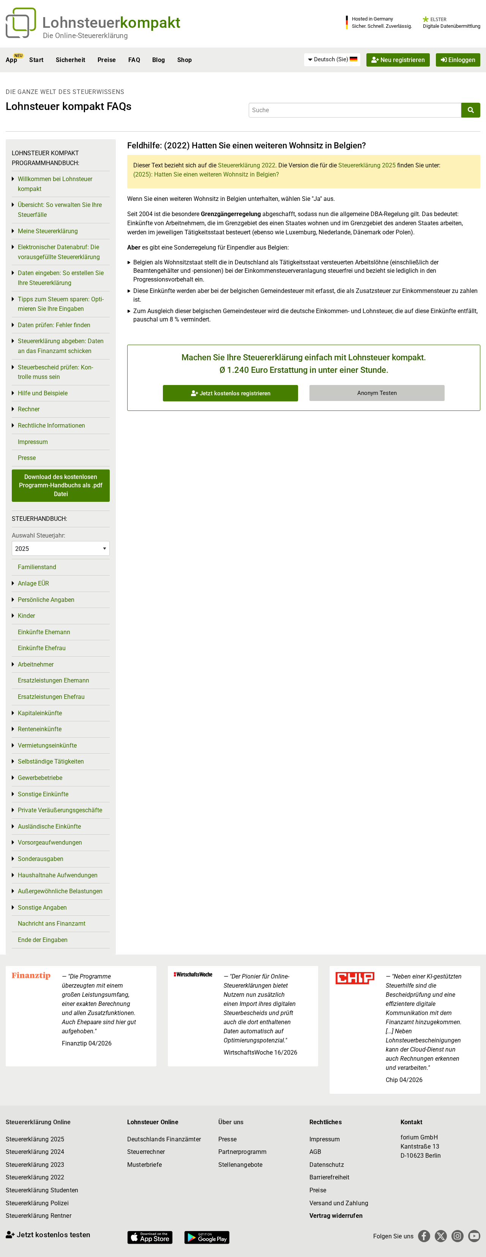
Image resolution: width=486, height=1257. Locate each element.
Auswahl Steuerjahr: (38, 535)
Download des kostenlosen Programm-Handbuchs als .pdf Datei (61, 485)
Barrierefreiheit (329, 1177)
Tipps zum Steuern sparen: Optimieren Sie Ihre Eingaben (61, 304)
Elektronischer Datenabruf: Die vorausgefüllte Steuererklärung (59, 252)
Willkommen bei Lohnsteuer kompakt (55, 184)
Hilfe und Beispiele (43, 393)
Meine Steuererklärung (48, 231)
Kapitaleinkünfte (40, 713)
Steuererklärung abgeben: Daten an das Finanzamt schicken (61, 346)
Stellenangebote (240, 1164)
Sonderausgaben (40, 858)
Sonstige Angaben (42, 907)
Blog (158, 60)
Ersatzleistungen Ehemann (53, 680)
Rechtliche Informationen (51, 425)
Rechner (28, 409)
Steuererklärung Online (38, 1122)
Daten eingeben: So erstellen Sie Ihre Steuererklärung (61, 277)
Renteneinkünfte (40, 729)
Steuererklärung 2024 (35, 1151)
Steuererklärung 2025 (367, 165)
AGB (315, 1151)
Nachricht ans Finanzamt (51, 923)
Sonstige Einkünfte (43, 794)
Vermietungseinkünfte (47, 745)
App (11, 60)
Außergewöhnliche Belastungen (60, 891)
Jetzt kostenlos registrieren (234, 393)
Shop (184, 60)
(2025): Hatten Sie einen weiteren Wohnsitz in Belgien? (206, 174)
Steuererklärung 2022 (246, 165)
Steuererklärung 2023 (35, 1164)
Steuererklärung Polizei (37, 1203)
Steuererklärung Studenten (42, 1190)
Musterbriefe (144, 1164)
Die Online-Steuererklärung (85, 35)
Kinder (26, 615)
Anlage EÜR (33, 583)
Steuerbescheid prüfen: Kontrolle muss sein (55, 372)
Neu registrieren (402, 60)
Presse (27, 457)
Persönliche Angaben (46, 599)
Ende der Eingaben (43, 940)
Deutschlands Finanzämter (164, 1139)
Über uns (230, 1122)
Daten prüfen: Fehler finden (54, 325)
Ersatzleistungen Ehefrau (51, 696)
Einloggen (461, 60)
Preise (107, 60)
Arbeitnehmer (36, 664)
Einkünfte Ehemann (44, 632)
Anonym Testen (377, 393)
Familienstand (37, 567)
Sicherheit (70, 60)
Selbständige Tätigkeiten (51, 761)
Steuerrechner (146, 1151)
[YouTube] (474, 1236)
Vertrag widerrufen (336, 1215)
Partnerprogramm (242, 1151)
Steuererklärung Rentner (38, 1215)
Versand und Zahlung (338, 1203)
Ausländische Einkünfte (49, 826)
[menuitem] (332, 59)
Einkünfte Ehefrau (42, 648)
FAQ (134, 60)
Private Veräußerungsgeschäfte (60, 810)
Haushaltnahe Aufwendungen (58, 875)
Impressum (33, 442)
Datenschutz (326, 1164)
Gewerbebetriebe (40, 777)
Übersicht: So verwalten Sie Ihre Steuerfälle (60, 209)
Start (36, 60)
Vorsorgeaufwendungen (50, 842)
